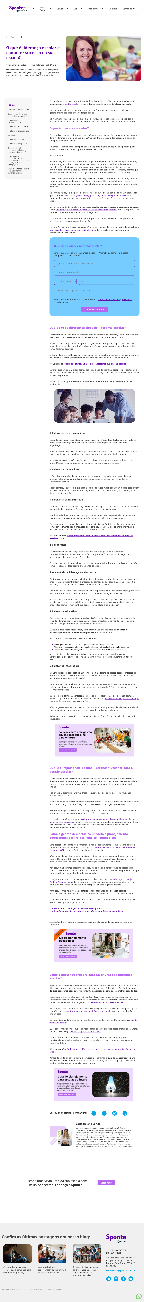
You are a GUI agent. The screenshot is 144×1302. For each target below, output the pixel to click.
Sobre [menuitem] (77, 8)
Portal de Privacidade (11, 1289)
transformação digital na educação (122, 698)
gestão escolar (72, 104)
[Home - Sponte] (16, 9)
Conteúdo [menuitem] (127, 8)
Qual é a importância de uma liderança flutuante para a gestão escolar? (17, 150)
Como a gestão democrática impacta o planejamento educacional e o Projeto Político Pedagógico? (18, 160)
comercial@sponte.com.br (120, 1270)
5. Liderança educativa (17, 139)
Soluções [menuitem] (61, 8)
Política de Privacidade (109, 299)
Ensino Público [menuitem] (26, 8)
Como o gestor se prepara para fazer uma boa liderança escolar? (18, 171)
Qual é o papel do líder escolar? (85, 1031)
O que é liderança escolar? (18, 110)
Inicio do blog (17, 37)
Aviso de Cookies (55, 1289)
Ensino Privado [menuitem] (43, 8)
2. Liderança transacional (18, 127)
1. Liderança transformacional (14, 121)
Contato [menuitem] (113, 8)
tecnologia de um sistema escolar (107, 1002)
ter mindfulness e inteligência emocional (90, 1011)
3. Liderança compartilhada (18, 131)
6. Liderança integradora (17, 144)
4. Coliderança (13, 135)
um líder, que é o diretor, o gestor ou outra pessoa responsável (86, 209)
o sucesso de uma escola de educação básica (71, 230)
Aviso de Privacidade (33, 1289)
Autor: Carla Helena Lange (17, 65)
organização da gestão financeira (113, 195)
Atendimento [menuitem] (94, 8)
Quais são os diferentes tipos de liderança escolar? (18, 115)
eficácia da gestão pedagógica (79, 195)
